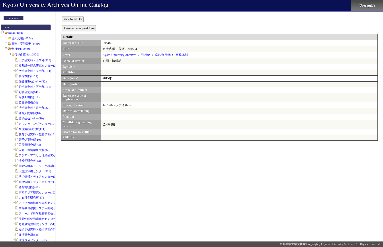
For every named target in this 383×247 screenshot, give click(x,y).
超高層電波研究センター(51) (37, 224)
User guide (367, 5)
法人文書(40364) (22, 38)
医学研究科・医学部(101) (35, 86)
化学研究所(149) (29, 92)
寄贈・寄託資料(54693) (26, 43)
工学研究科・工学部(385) (35, 60)
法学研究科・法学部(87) (34, 107)
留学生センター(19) (31, 118)
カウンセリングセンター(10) (37, 123)
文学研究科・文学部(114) (35, 71)
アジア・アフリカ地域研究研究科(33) (43, 155)
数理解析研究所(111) (32, 129)
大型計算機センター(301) (35, 171)
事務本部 (182, 55)
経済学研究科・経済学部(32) (37, 229)
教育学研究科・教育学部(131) (38, 134)
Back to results (72, 19)
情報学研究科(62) (30, 160)
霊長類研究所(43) (30, 144)
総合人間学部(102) (30, 113)
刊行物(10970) (21, 48)
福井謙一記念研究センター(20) (38, 65)
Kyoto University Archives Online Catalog (55, 4)
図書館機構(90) (28, 102)
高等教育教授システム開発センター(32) (44, 208)
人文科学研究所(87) (31, 197)
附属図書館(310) (29, 97)
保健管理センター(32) (33, 81)
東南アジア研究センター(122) (38, 192)
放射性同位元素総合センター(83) (40, 218)
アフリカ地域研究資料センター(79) (41, 203)
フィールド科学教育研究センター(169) (43, 213)
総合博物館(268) (29, 187)
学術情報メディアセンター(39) (38, 176)
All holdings (15, 32)
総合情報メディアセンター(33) (38, 182)
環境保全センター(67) (33, 240)
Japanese (13, 18)
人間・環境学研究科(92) (34, 150)
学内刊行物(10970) (27, 54)
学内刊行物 (163, 55)
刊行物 (145, 55)
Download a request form (79, 28)
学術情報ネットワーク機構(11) (38, 166)
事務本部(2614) (28, 76)
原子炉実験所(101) (30, 139)
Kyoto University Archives (119, 55)
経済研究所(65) (28, 234)
